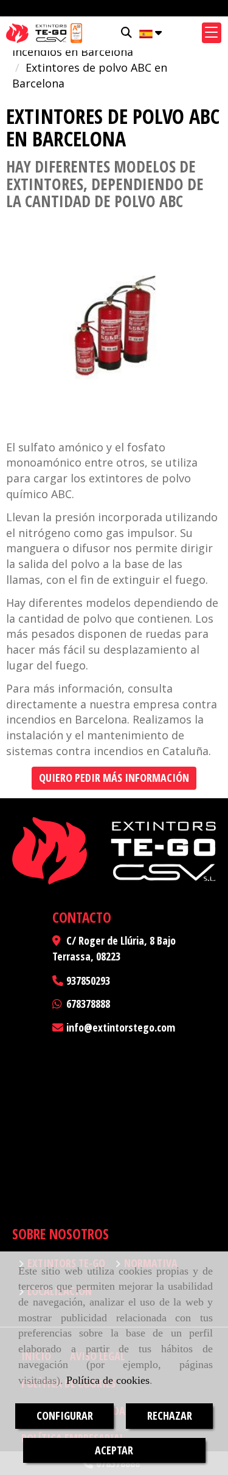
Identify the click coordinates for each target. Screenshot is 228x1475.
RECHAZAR (169, 1415)
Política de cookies (108, 1380)
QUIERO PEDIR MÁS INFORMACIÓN (114, 777)
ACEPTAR (114, 1450)
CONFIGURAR (64, 1415)
